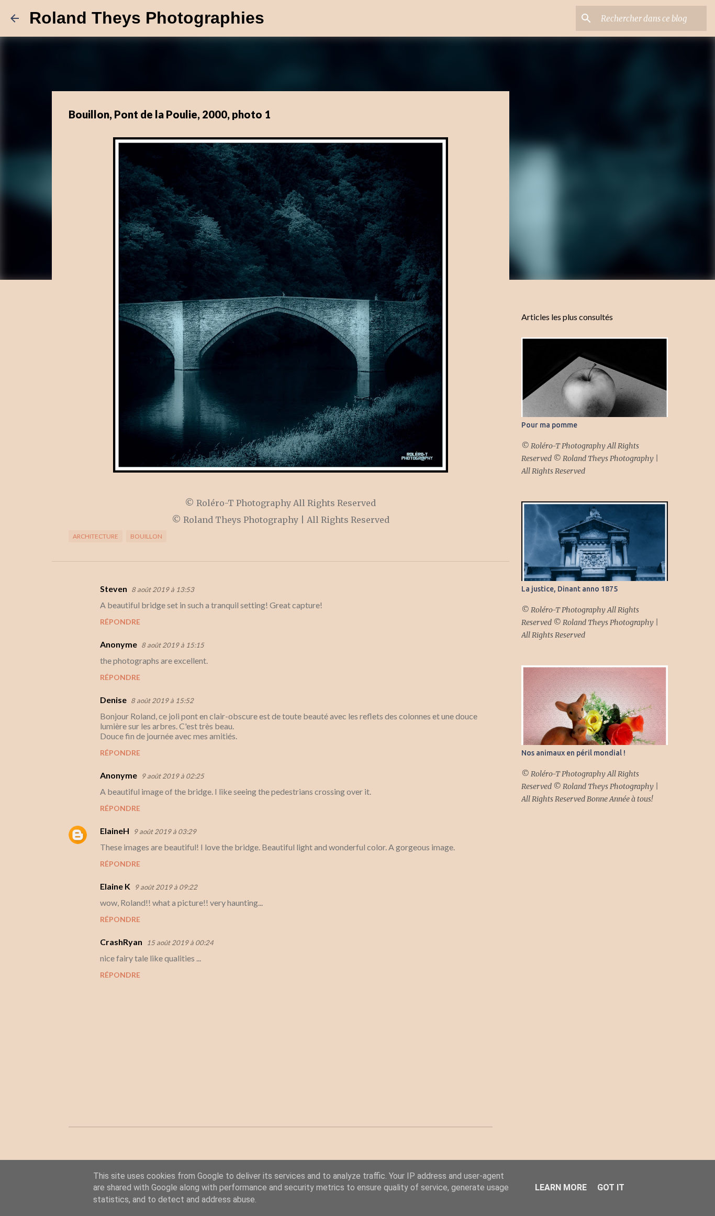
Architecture (95, 536)
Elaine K (115, 886)
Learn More (561, 1187)
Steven (113, 589)
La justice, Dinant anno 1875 (569, 589)
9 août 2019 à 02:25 (172, 776)
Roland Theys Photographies (146, 17)
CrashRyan (121, 942)
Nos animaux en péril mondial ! (573, 753)
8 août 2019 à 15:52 (162, 700)
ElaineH (114, 831)
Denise (113, 700)
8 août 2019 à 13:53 (162, 589)
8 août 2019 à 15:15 (172, 645)
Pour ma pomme (549, 425)
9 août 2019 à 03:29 (164, 831)
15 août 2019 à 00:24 (180, 942)
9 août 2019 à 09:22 (166, 887)
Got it (610, 1187)
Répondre (120, 621)
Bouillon (146, 536)
